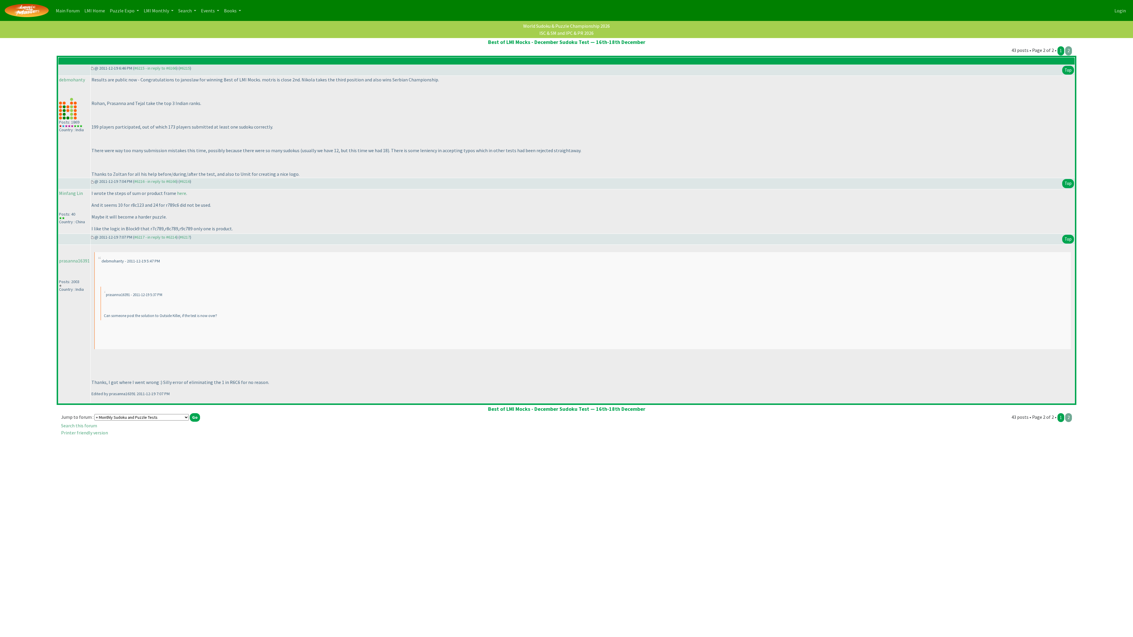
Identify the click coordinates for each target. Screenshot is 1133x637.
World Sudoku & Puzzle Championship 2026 (566, 26)
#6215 (185, 68)
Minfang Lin (71, 193)
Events (208, 11)
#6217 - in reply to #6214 (155, 237)
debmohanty (72, 80)
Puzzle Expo (122, 11)
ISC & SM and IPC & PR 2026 (566, 33)
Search (185, 11)
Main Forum (69, 10)
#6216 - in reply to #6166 (155, 181)
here (181, 193)
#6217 (185, 237)
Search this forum (79, 426)
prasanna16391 (74, 261)
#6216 (185, 181)
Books (231, 11)
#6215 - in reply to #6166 (155, 68)
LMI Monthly (157, 11)
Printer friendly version (84, 433)
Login (1120, 11)
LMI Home (95, 10)
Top (1068, 70)
